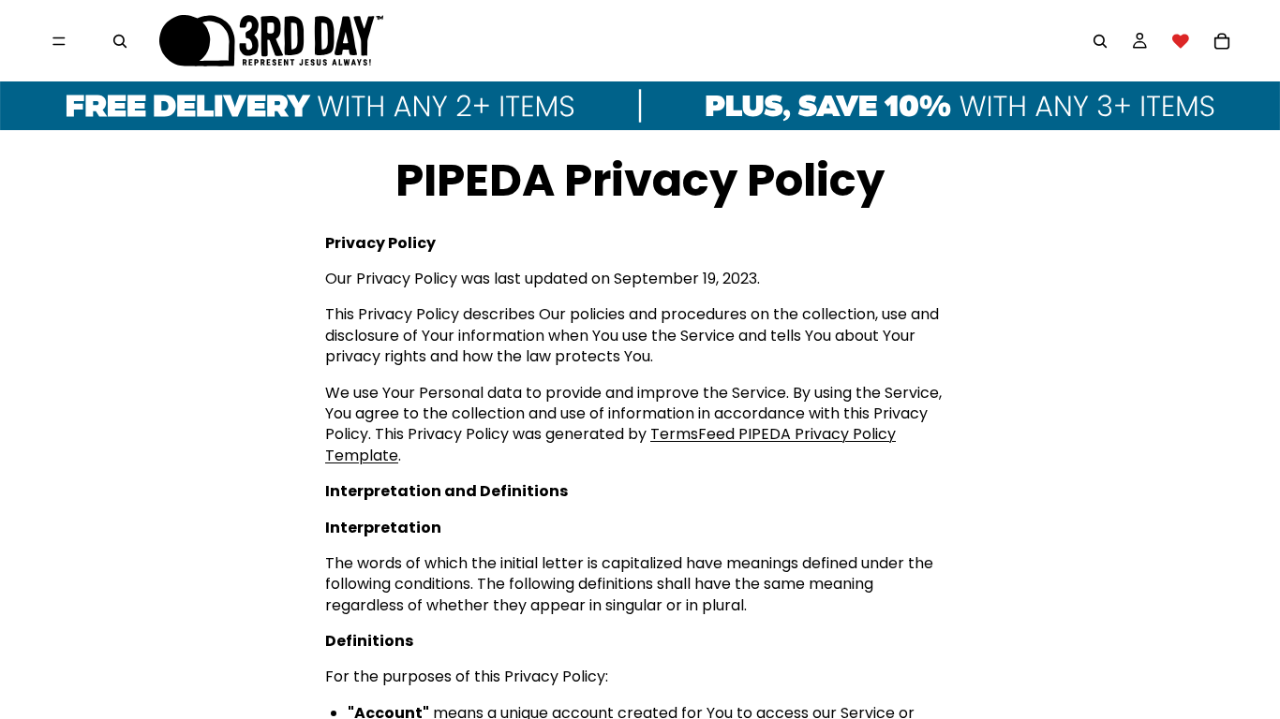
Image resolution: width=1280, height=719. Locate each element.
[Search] (120, 41)
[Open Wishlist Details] (1180, 41)
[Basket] (1222, 41)
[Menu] (59, 41)
